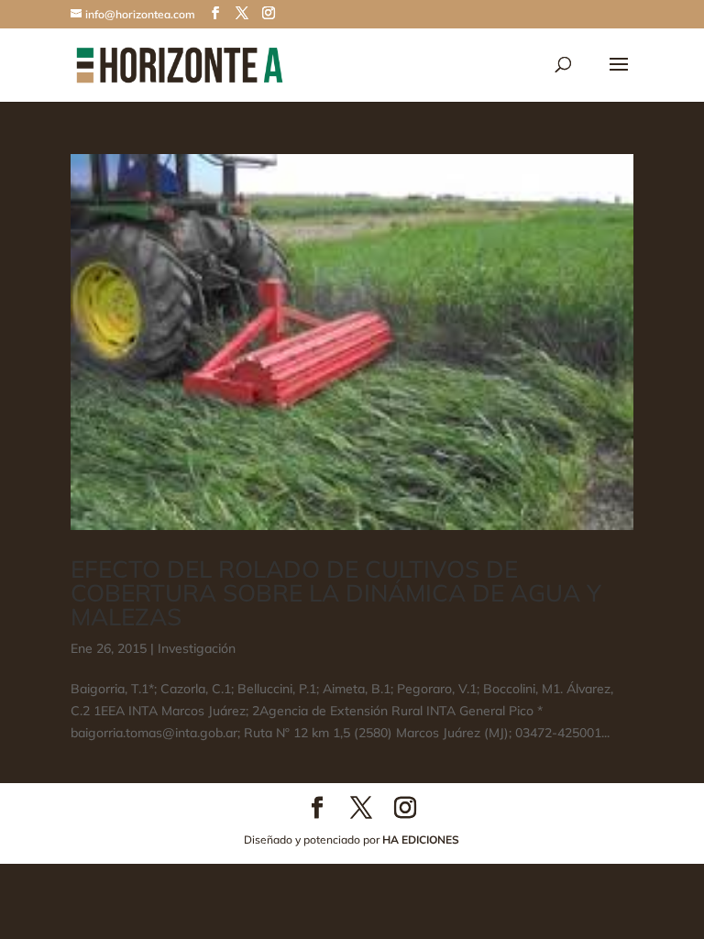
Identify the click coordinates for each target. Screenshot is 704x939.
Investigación (197, 648)
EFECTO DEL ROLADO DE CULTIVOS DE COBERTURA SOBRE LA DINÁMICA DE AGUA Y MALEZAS (336, 593)
